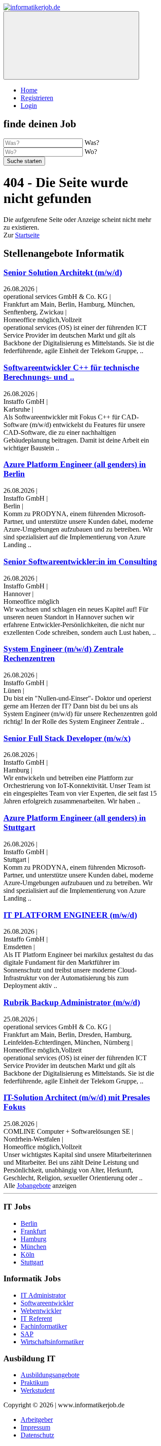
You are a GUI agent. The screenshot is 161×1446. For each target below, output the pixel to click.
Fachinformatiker (44, 1326)
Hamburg (33, 1239)
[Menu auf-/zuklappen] (71, 45)
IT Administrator (43, 1295)
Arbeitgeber (37, 1419)
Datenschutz (37, 1435)
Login (29, 105)
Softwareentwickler (47, 1303)
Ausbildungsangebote (50, 1374)
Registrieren (37, 98)
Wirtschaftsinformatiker (52, 1341)
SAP (27, 1334)
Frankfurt (33, 1231)
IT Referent (36, 1318)
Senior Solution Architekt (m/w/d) (62, 272)
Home (29, 90)
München (33, 1246)
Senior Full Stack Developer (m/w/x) (67, 738)
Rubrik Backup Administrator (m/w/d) (71, 1002)
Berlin (29, 1223)
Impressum (35, 1427)
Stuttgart (32, 1262)
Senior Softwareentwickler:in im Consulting (80, 561)
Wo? (91, 151)
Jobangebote (34, 1185)
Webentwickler (41, 1310)
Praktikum (35, 1382)
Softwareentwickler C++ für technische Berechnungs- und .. (71, 372)
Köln (27, 1254)
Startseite (27, 235)
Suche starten (24, 161)
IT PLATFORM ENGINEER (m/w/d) (70, 915)
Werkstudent (38, 1390)
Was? (92, 142)
